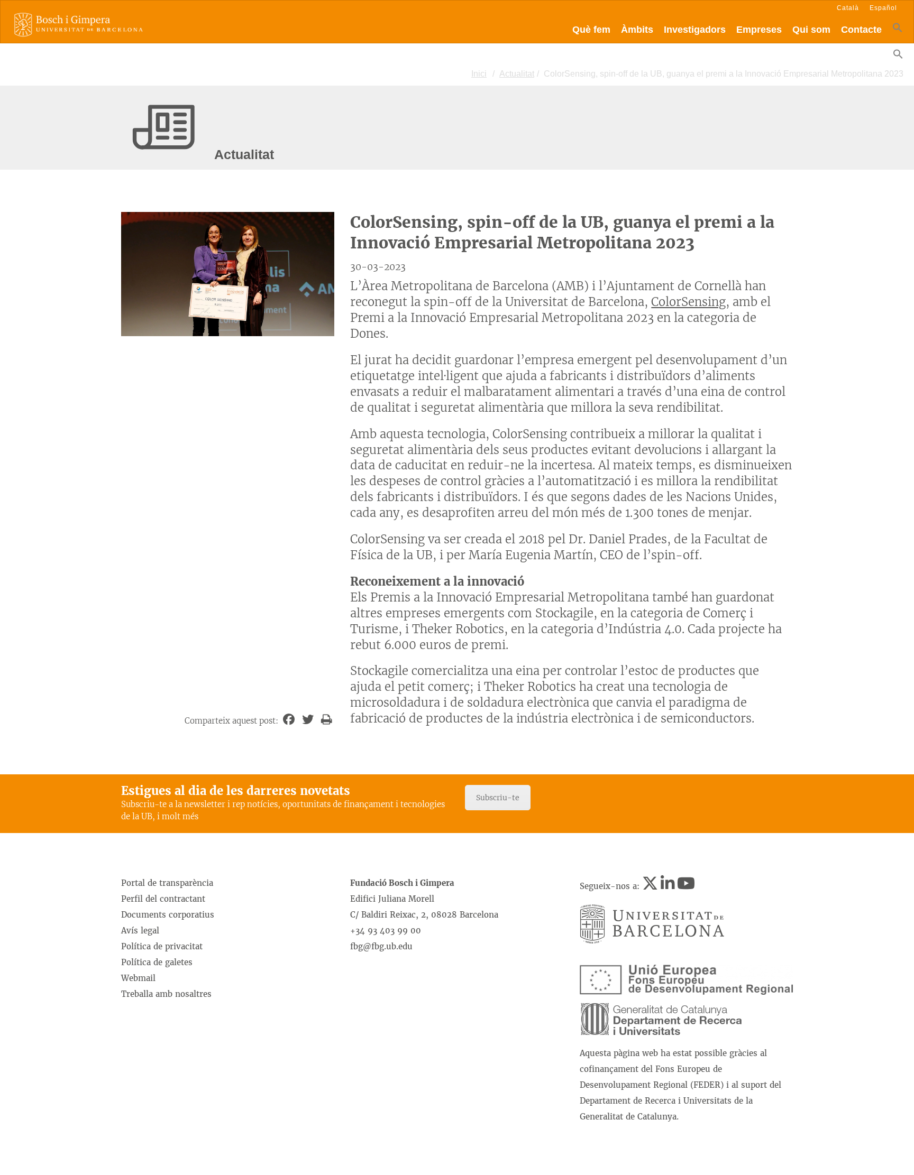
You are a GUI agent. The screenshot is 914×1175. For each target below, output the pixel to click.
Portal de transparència (167, 883)
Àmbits (637, 29)
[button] (897, 30)
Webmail (138, 978)
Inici (479, 73)
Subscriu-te (497, 797)
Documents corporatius (167, 915)
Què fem (591, 29)
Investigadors (695, 29)
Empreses (759, 29)
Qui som (811, 29)
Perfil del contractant (163, 899)
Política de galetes (157, 962)
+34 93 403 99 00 (385, 931)
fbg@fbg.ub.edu (381, 946)
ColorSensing (688, 301)
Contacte (861, 29)
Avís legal (140, 931)
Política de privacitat (162, 946)
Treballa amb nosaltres (166, 994)
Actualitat (516, 73)
